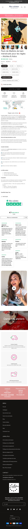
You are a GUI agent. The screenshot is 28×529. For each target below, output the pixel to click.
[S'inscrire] (23, 504)
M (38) (11, 66)
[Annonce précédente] (2, 1)
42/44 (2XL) (15, 69)
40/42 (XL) (5, 69)
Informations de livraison (8, 440)
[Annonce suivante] (25, 1)
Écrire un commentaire (12, 217)
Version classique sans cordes (10, 80)
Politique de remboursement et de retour (11, 449)
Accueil (4, 406)
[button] (2, 7)
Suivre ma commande (7, 416)
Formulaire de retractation (8, 455)
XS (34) (4, 66)
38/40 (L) (19, 66)
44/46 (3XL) (5, 72)
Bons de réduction (6, 425)
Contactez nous (6, 431)
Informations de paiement (8, 446)
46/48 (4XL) (15, 72)
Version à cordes (6, 77)
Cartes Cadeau (6, 422)
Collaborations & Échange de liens (10, 461)
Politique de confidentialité (8, 443)
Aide (4, 428)
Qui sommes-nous (7, 413)
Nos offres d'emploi (7, 467)
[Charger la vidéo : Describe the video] (14, 288)
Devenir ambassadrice (7, 464)
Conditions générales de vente (9, 458)
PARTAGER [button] (5, 196)
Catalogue (5, 409)
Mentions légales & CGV (8, 452)
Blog (4, 419)
